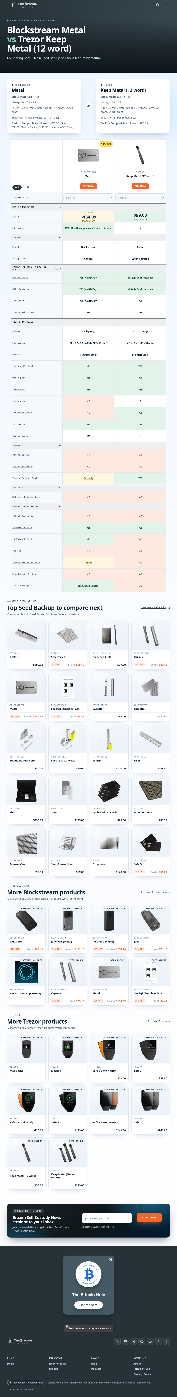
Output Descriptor (23, 516)
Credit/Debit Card (23, 312)
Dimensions (19, 343)
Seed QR (17, 551)
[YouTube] (125, 1341)
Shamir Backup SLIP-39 (26, 562)
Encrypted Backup (22, 466)
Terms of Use (141, 1368)
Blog (94, 1363)
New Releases (58, 1363)
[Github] (141, 1341)
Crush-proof (19, 401)
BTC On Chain (20, 277)
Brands (53, 1368)
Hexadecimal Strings (24, 574)
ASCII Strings (20, 586)
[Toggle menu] (166, 5)
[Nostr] (133, 1341)
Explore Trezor (157, 1021)
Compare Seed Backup (154, 607)
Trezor (108, 85)
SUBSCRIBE (149, 1217)
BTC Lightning (20, 289)
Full (17, 187)
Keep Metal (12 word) (123, 90)
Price (15, 216)
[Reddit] (150, 1341)
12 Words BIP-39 (22, 528)
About (137, 1363)
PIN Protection (21, 455)
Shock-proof (19, 424)
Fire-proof (19, 389)
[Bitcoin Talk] (166, 1341)
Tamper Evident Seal (24, 478)
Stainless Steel (140, 354)
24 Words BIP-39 (22, 539)
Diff (27, 187)
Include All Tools (23, 366)
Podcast (96, 1368)
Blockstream (22, 85)
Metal (18, 90)
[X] (117, 1341)
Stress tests (20, 436)
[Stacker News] (158, 1341)
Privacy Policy (142, 1374)
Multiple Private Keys (26, 497)
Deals (10, 1363)
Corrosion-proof (22, 413)
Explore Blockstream (154, 892)
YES (88, 389)
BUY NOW (88, 186)
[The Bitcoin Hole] (21, 1341)
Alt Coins (18, 301)
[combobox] (88, 197)
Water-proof (19, 378)
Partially (88, 478)
